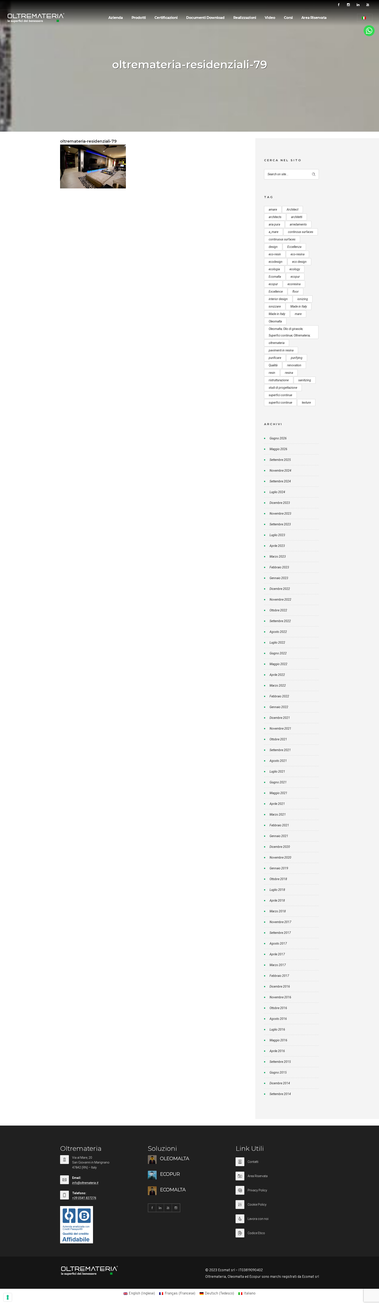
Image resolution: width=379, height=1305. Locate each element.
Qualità (273, 365)
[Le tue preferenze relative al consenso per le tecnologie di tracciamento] (8, 1297)
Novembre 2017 (280, 922)
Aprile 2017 (277, 954)
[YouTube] (367, 5)
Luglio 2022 (277, 642)
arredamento (298, 224)
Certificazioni (165, 18)
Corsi (288, 18)
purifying (296, 358)
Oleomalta (275, 321)
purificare (275, 358)
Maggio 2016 (278, 1040)
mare (298, 314)
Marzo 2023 (278, 556)
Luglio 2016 (277, 1029)
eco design (299, 261)
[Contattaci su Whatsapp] (369, 35)
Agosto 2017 (278, 943)
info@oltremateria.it (85, 1183)
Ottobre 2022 (278, 610)
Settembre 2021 (280, 750)
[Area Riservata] (277, 1179)
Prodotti (139, 18)
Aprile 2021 (277, 804)
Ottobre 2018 (278, 879)
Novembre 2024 (280, 470)
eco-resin (275, 254)
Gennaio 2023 (279, 578)
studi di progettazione (283, 387)
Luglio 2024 (277, 492)
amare (273, 209)
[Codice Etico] (277, 1233)
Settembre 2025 (280, 460)
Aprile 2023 (277, 546)
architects (275, 217)
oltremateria (276, 343)
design (273, 247)
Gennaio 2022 (279, 707)
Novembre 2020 (280, 857)
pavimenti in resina (281, 350)
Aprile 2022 (277, 675)
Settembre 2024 (280, 481)
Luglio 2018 (277, 889)
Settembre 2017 (280, 932)
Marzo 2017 (278, 965)
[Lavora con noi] (277, 1221)
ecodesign (275, 261)
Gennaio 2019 (279, 868)
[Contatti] (277, 1164)
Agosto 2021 (278, 761)
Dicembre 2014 (280, 1083)
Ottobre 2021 (278, 739)
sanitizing (304, 380)
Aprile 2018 (277, 900)
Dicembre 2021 (280, 718)
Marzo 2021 (278, 814)
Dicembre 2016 (280, 986)
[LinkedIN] (358, 5)
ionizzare (275, 306)
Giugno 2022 (278, 653)
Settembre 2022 (280, 621)
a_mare (273, 232)
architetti (296, 217)
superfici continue (280, 395)
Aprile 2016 (277, 1051)
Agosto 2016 (278, 1018)
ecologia (274, 269)
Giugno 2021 (278, 782)
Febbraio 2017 (279, 975)
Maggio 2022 (278, 664)
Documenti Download (205, 18)
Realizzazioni (244, 18)
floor (295, 291)
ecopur (295, 276)
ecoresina (294, 284)
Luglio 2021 (277, 771)
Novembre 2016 (280, 997)
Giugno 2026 (278, 438)
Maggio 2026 (278, 449)
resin (272, 372)
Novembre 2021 (280, 728)
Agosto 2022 (278, 632)
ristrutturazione (279, 380)
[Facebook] (338, 5)
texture (306, 402)
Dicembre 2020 (280, 847)
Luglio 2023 (277, 535)
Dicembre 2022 (280, 589)
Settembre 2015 (280, 1061)
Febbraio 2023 (279, 567)
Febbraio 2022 (279, 696)
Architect (292, 209)
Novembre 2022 (280, 599)
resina (289, 372)
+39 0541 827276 (84, 1198)
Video (270, 18)
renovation (294, 365)
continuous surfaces (282, 239)
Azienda (115, 18)
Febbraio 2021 (279, 825)
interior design (278, 299)
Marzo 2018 (278, 911)
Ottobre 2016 (278, 1008)
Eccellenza (294, 247)
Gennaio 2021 (279, 836)
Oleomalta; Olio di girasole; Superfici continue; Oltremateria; (289, 332)
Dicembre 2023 (280, 503)
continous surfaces (300, 232)
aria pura (274, 224)
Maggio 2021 (278, 793)
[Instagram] (348, 5)
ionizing (302, 299)
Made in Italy (298, 306)
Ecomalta (275, 276)
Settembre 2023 (280, 524)
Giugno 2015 (278, 1072)
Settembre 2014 (280, 1094)
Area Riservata (313, 18)
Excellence (276, 291)
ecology (295, 269)
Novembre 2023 (280, 513)
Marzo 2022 (278, 685)
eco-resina (297, 254)
